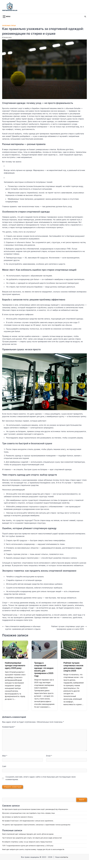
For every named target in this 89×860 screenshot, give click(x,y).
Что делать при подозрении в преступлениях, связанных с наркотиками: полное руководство (36, 825)
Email (49, 756)
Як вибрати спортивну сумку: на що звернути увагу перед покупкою (27, 842)
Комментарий (8, 727)
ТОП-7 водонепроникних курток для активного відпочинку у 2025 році (27, 845)
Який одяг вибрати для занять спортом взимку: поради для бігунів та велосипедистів (33, 849)
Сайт (4, 766)
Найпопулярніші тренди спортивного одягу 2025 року (15, 665)
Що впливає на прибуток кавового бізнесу (17, 817)
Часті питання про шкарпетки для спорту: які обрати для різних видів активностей (32, 838)
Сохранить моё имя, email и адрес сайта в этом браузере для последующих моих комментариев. (41, 778)
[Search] (85, 16)
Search (81, 800)
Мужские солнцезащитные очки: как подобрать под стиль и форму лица (28, 813)
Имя (4, 756)
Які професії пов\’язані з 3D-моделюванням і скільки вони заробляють (27, 821)
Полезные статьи (9, 25)
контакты (64, 857)
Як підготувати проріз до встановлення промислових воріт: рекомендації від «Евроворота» (35, 809)
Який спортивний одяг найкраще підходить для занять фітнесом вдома (28, 834)
